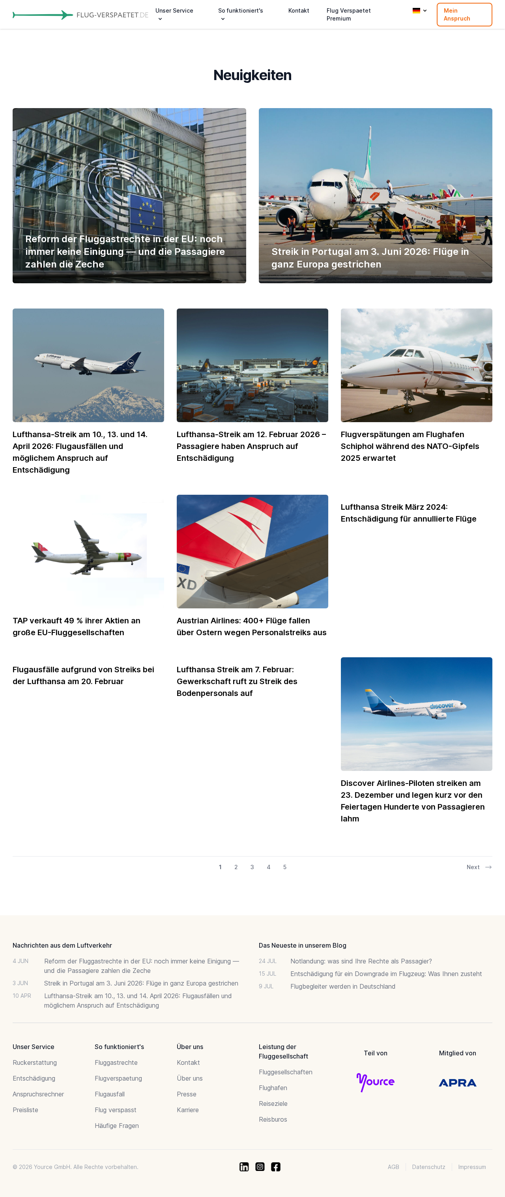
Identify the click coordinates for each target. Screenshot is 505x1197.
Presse (186, 1094)
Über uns (190, 1078)
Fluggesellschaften (285, 1072)
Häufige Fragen (117, 1126)
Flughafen (273, 1088)
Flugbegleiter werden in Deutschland (343, 986)
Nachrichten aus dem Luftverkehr (62, 945)
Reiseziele (273, 1103)
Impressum (472, 1166)
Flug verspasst (116, 1110)
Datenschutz (428, 1166)
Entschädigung (34, 1078)
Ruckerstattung (35, 1062)
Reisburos (273, 1119)
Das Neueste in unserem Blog (302, 945)
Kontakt (298, 10)
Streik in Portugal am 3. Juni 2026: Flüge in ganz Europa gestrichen (141, 983)
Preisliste (25, 1110)
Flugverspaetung (118, 1078)
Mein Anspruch (457, 14)
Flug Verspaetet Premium (349, 14)
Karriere (188, 1110)
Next (473, 867)
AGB (393, 1166)
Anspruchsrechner (38, 1094)
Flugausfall (110, 1094)
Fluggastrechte (116, 1062)
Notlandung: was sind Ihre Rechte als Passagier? (361, 961)
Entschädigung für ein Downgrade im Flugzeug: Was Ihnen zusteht (386, 974)
